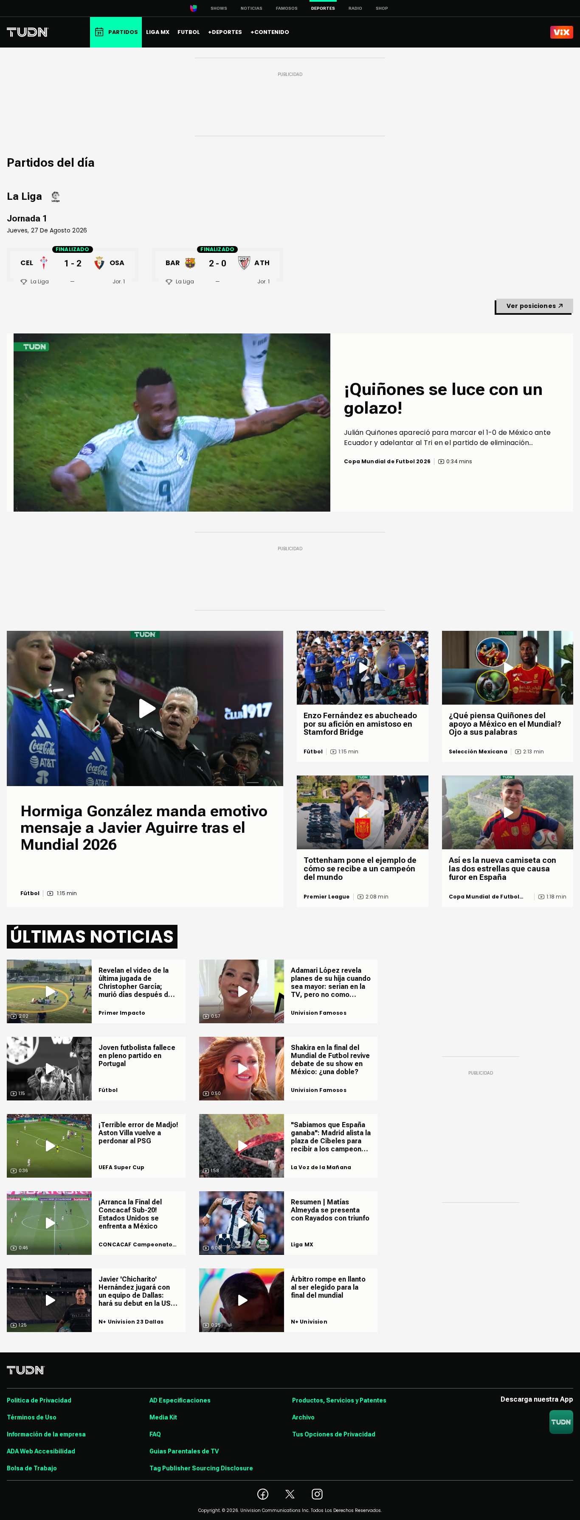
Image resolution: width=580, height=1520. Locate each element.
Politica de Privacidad (39, 1400)
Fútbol (29, 893)
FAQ (155, 1434)
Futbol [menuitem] (188, 32)
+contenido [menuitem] (270, 32)
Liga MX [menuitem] (157, 32)
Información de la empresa (46, 1434)
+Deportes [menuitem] (225, 32)
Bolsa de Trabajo (32, 1468)
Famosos (287, 8)
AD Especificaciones (180, 1400)
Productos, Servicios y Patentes (339, 1400)
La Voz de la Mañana (321, 1167)
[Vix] (561, 32)
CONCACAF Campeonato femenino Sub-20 (135, 1244)
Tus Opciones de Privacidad (333, 1434)
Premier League (327, 896)
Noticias (251, 8)
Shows (219, 8)
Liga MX (302, 1244)
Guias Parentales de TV (184, 1451)
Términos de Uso (31, 1417)
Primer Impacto (122, 1013)
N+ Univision (309, 1321)
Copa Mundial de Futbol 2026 (484, 896)
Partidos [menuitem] (123, 32)
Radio (355, 8)
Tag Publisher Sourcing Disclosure (201, 1468)
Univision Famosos (318, 1013)
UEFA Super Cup (122, 1167)
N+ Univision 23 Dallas (131, 1321)
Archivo (303, 1417)
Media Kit (163, 1417)
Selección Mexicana (478, 751)
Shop (382, 8)
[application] (172, 422)
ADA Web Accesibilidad (41, 1451)
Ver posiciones (531, 306)
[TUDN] (28, 32)
